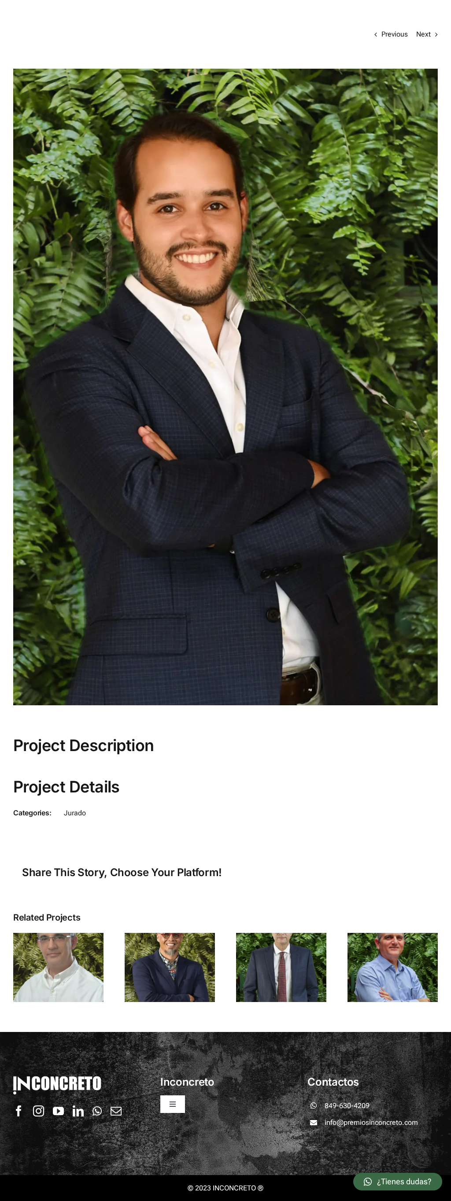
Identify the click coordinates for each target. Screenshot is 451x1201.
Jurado (75, 813)
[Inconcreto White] (68, 12)
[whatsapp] (97, 1110)
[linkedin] (78, 1110)
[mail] (116, 1110)
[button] (397, 1181)
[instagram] (38, 1110)
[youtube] (58, 1110)
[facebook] (18, 1110)
